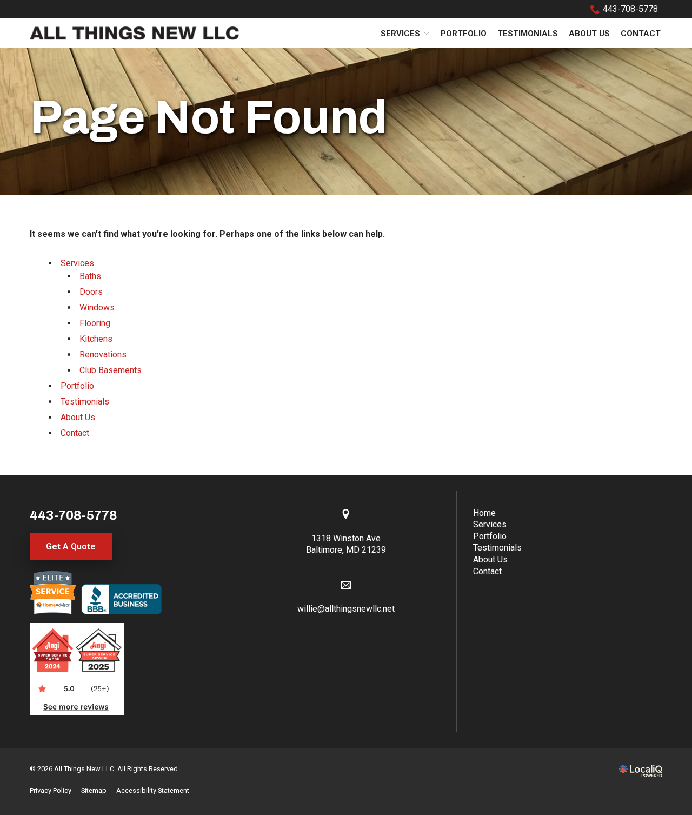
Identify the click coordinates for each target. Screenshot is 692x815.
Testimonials (527, 33)
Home (484, 513)
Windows (97, 307)
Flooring (94, 323)
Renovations (103, 354)
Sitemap (94, 790)
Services (400, 33)
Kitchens (95, 339)
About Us (589, 33)
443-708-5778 (630, 9)
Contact (641, 33)
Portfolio (464, 33)
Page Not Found (208, 117)
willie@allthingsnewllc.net (346, 609)
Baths (90, 276)
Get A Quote (71, 546)
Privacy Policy (50, 790)
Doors (91, 292)
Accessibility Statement (152, 790)
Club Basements (110, 370)
